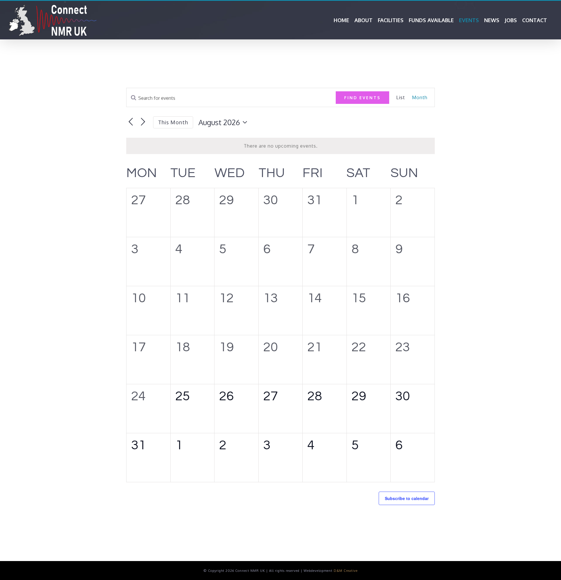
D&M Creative (346, 571)
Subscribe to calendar (407, 498)
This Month (173, 122)
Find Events (362, 97)
